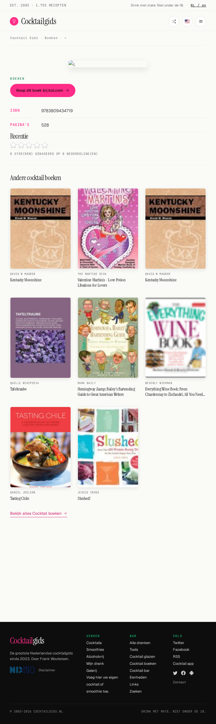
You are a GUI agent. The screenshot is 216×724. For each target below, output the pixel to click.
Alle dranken (140, 642)
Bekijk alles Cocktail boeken (36, 513)
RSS (176, 656)
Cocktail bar (140, 670)
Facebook (181, 649)
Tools (134, 649)
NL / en (198, 5)
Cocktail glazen (142, 656)
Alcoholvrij (95, 656)
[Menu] (200, 21)
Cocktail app (183, 663)
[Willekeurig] (173, 21)
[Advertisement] (108, 561)
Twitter (178, 642)
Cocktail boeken (143, 663)
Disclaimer (47, 670)
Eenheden (138, 677)
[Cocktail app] (191, 673)
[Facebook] (183, 673)
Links (134, 684)
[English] (187, 21)
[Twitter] (175, 673)
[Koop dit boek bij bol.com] (108, 64)
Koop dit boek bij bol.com (39, 90)
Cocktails (94, 642)
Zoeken (136, 691)
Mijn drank (95, 663)
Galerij (91, 670)
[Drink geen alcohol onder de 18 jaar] (22, 670)
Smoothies (95, 649)
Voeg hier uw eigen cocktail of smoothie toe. (102, 684)
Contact (179, 682)
